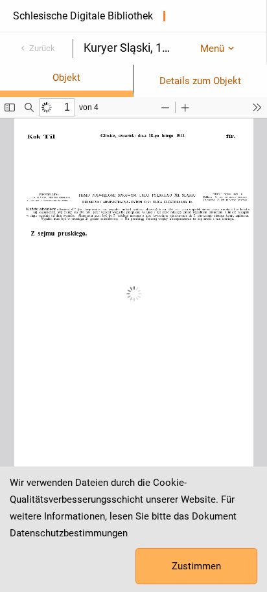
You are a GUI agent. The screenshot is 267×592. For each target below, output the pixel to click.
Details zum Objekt (200, 81)
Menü (212, 48)
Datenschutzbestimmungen (69, 533)
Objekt (66, 77)
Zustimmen (196, 566)
